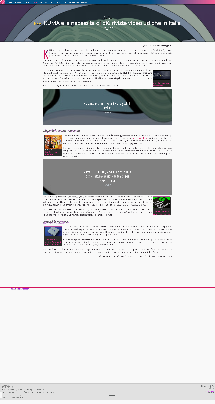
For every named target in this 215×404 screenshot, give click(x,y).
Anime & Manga (74, 2)
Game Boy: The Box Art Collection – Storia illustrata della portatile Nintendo (53, 242)
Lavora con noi (210, 390)
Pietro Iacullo (19, 397)
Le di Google (141, 138)
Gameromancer (209, 391)
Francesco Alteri (107, 18)
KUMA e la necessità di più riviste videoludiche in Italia (112, 23)
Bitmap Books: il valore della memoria (51, 153)
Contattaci (211, 392)
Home (105, 17)
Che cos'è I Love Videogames (206, 388)
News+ (35, 2)
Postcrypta (17, 2)
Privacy (212, 394)
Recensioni (27, 2)
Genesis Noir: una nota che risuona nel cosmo (161, 84)
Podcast (84, 2)
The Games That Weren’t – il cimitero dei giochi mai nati (161, 212)
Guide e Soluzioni (55, 2)
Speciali (9, 2)
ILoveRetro (43, 2)
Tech (64, 2)
